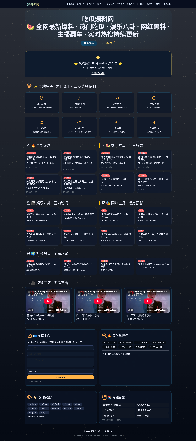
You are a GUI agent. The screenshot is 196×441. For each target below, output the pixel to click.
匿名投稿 (61, 377)
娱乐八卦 (90, 4)
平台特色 (120, 4)
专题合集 (167, 4)
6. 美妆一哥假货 (125, 347)
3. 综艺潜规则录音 (142, 342)
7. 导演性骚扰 (141, 347)
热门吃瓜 (80, 4)
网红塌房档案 (144, 405)
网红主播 (100, 4)
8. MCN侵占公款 (156, 347)
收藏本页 (108, 43)
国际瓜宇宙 (109, 415)
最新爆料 (70, 4)
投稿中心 (140, 4)
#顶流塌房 (32, 404)
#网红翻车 (44, 404)
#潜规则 (78, 404)
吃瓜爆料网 (32, 4)
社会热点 (110, 4)
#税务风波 (44, 408)
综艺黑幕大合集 (145, 410)
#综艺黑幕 (55, 404)
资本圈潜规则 (110, 410)
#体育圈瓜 (79, 408)
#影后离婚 (67, 404)
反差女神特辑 (144, 415)
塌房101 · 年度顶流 (113, 405)
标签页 (158, 4)
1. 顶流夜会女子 (109, 342)
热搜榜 (149, 4)
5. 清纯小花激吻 (109, 347)
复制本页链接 (99, 73)
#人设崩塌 (32, 408)
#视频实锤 (44, 413)
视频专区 (130, 4)
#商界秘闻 (32, 413)
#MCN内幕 (55, 408)
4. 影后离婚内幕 (159, 342)
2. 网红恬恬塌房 (125, 342)
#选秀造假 (67, 408)
